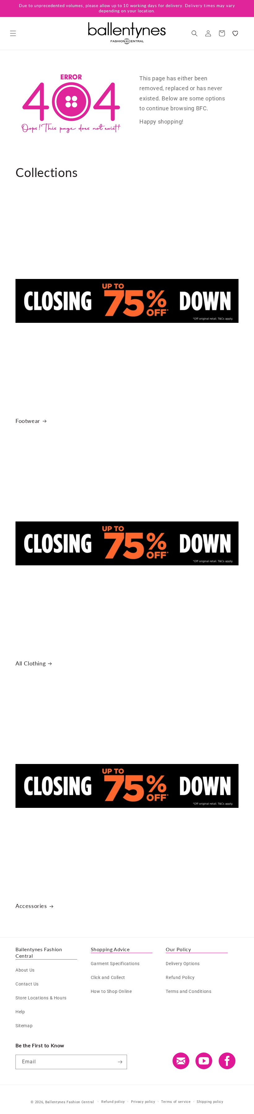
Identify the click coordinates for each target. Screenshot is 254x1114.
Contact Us (27, 983)
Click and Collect (108, 977)
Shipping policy (210, 1102)
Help (20, 1011)
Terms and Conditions (188, 991)
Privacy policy (143, 1102)
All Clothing (30, 663)
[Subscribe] (120, 1062)
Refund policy (113, 1102)
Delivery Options (183, 963)
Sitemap (24, 1025)
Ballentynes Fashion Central (69, 1102)
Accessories (31, 905)
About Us (25, 970)
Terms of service (175, 1102)
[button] (13, 33)
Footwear (27, 420)
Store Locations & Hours (41, 997)
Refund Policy (180, 977)
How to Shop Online (111, 991)
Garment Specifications (115, 963)
